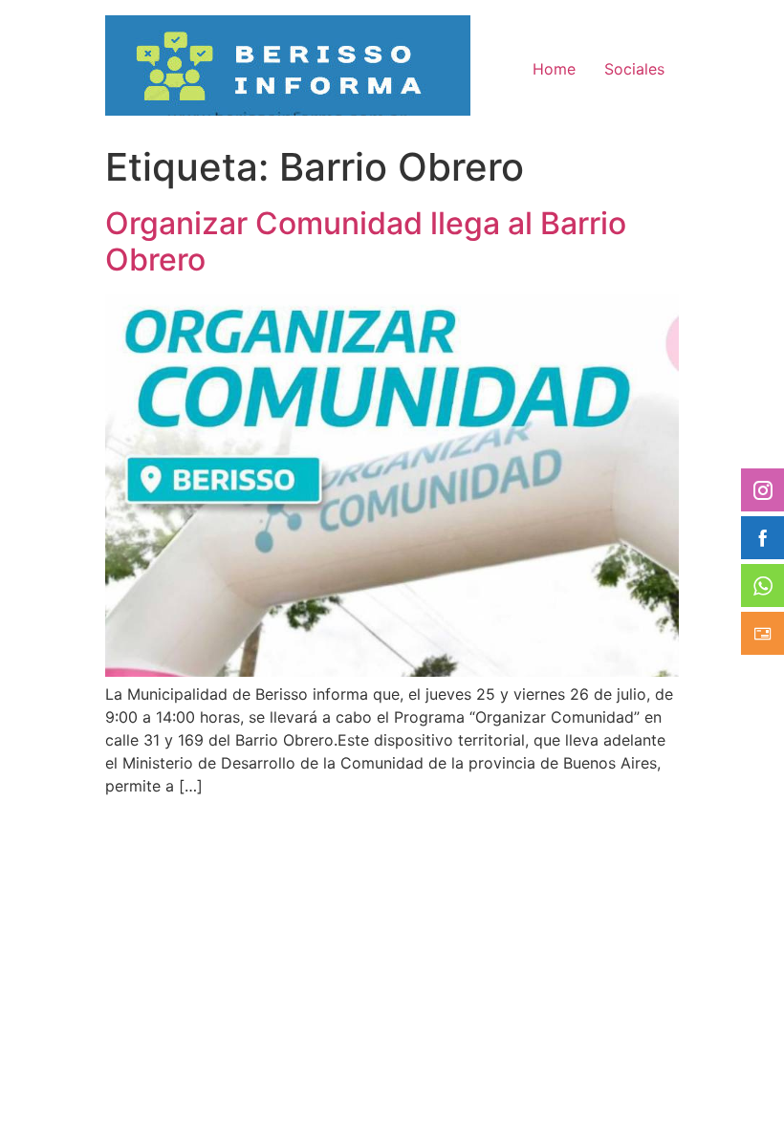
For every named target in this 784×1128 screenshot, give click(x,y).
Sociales (634, 68)
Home (554, 68)
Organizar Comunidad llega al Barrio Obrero (365, 241)
